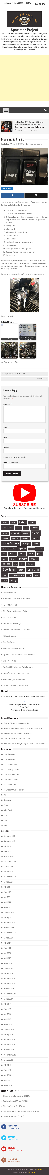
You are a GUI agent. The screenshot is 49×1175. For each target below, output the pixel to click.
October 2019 (9, 989)
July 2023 (7, 846)
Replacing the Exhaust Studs (15, 374)
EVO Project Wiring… (10, 1116)
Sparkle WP (32, 1172)
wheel (5, 581)
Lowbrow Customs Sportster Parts (15, 686)
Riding (6, 815)
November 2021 (9, 872)
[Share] (12, 195)
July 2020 (7, 943)
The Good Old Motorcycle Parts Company (18, 667)
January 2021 (8, 917)
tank (5, 575)
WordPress (39, 1169)
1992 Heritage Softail (11, 769)
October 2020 (9, 928)
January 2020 (8, 973)
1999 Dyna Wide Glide (11, 775)
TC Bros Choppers (9, 636)
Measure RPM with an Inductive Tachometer (27, 728)
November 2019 (9, 984)
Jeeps (6, 805)
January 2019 (8, 1034)
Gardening (7, 800)
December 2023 (9, 836)
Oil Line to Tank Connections (20, 723)
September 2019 (10, 994)
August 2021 (8, 882)
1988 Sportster (5, 122)
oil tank (30, 554)
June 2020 (7, 948)
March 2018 (8, 1085)
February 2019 (9, 1029)
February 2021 (9, 912)
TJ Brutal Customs (17, 575)
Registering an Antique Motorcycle (15, 127)
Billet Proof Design (9, 661)
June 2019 (7, 1009)
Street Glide (33, 569)
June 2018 (7, 1070)
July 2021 (7, 887)
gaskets (15, 538)
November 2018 (9, 1045)
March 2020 (8, 963)
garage (5, 538)
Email (5, 437)
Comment (7, 404)
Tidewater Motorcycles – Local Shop (16, 630)
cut (25, 527)
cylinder (35, 528)
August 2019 (8, 999)
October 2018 (9, 1050)
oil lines (21, 554)
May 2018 (7, 1075)
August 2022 (8, 867)
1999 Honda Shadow (11, 780)
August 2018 (8, 1060)
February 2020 (9, 968)
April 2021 (7, 902)
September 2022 (10, 861)
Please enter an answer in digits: (15, 457)
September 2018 (10, 1055)
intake (31, 549)
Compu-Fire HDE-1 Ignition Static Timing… (18, 1111)
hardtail (35, 538)
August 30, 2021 (9, 130)
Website (6, 447)
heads (36, 543)
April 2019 (7, 1019)
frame (35, 533)
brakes (22, 522)
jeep (4, 554)
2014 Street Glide (10, 785)
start (21, 570)
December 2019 (9, 978)
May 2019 (7, 1014)
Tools (6, 820)
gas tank (25, 538)
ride (22, 564)
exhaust (15, 533)
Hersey (20, 130)
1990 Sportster (15, 122)
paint (39, 553)
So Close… (40, 379)
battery (5, 522)
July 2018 (7, 1065)
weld (36, 575)
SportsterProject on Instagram (14, 679)
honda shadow (9, 548)
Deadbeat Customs (10, 592)
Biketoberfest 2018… (10, 1106)
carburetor (8, 527)
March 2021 (8, 907)
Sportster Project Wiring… (12, 1101)
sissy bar (30, 564)
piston (13, 559)
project (34, 559)
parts (4, 559)
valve (29, 575)
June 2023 (7, 851)
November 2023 (9, 841)
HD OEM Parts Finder (10, 605)
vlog (25, 124)
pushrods (6, 564)
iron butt (39, 549)
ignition (22, 548)
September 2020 (10, 933)
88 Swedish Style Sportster (14, 124)
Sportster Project (24, 30)
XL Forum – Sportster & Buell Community (17, 599)
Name (6, 427)
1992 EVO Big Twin (10, 764)
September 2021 (10, 877)
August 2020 (8, 938)
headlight (26, 544)
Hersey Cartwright (35, 144)
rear (15, 564)
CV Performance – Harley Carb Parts (16, 673)
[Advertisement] (24, 78)
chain (18, 528)
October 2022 (9, 856)
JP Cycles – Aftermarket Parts (14, 648)
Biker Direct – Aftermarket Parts (15, 611)
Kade (5, 723)
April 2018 (7, 1080)
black (13, 523)
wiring (13, 580)
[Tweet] (36, 195)
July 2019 (7, 1004)
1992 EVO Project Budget (12, 623)
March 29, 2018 (18, 144)
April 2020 (7, 958)
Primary (23, 558)
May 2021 (7, 897)
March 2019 (8, 1024)
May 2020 (7, 953)
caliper (32, 523)
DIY (5, 795)
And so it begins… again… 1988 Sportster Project (29, 744)
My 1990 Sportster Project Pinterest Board (19, 655)
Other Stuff (8, 810)
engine (5, 533)
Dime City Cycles (9, 642)
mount (12, 554)
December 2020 (9, 923)
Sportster (9, 569)
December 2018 (9, 1040)
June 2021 (7, 892)
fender (25, 533)
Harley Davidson (11, 543)
